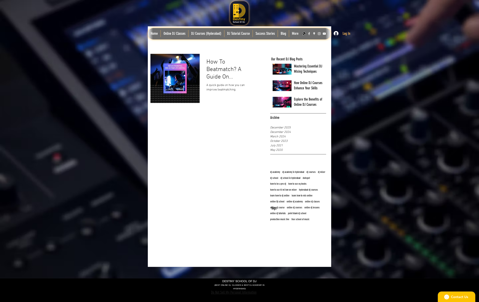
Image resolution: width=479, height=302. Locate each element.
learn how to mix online (302, 195)
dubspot (306, 178)
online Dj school (277, 201)
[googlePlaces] (314, 34)
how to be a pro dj (278, 183)
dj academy (275, 172)
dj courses (311, 172)
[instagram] (319, 34)
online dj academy (295, 201)
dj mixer (321, 172)
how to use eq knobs (297, 183)
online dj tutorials (278, 213)
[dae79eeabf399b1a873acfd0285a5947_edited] (304, 34)
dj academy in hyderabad (293, 172)
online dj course (277, 207)
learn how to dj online (279, 195)
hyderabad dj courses (308, 189)
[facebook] (309, 34)
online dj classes (312, 201)
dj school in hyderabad (290, 178)
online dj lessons (312, 207)
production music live (279, 219)
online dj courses (294, 207)
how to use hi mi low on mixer (283, 189)
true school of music (300, 219)
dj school (274, 178)
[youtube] (324, 34)
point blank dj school (297, 213)
